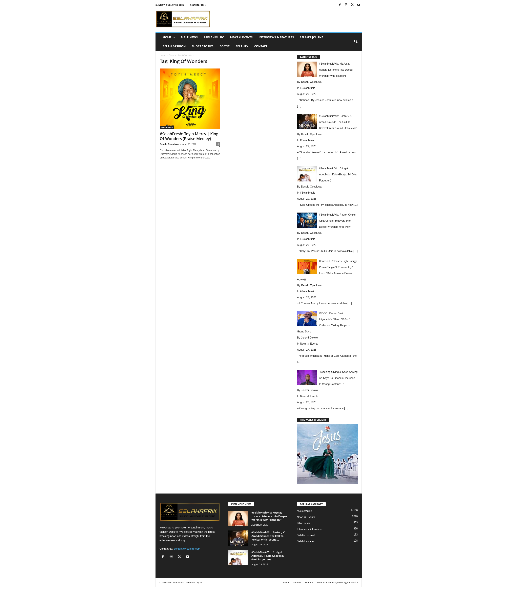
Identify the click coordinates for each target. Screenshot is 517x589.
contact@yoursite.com (187, 548)
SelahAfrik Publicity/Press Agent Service (337, 582)
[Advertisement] (288, 19)
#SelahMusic (214, 37)
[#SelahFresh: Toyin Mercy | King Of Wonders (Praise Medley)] (190, 98)
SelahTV (242, 46)
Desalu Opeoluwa (169, 144)
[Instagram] (346, 5)
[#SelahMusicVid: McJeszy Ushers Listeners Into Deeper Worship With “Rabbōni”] (238, 518)
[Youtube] (358, 5)
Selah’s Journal (312, 37)
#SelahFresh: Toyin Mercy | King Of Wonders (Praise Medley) (189, 136)
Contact (260, 46)
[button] (355, 41)
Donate (309, 582)
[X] (352, 5)
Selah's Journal (306, 535)
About (286, 582)
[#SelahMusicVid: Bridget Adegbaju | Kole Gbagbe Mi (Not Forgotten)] (238, 557)
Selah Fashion (174, 46)
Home (167, 37)
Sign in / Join (198, 4)
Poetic (225, 46)
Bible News (189, 37)
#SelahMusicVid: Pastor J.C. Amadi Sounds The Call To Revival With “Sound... (268, 535)
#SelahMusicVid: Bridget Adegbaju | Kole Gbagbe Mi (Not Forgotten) (268, 555)
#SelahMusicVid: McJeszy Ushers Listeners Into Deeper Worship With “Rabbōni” (269, 516)
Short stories (202, 46)
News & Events (241, 37)
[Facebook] (339, 5)
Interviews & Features (276, 37)
